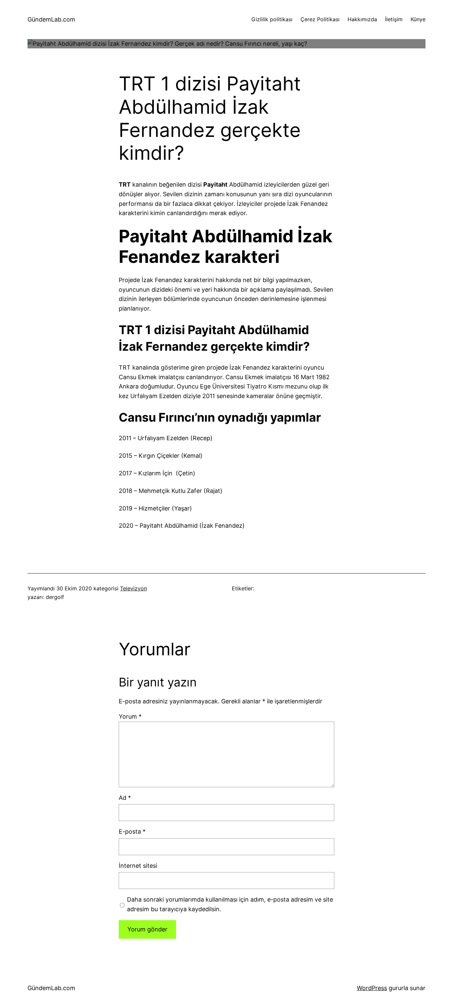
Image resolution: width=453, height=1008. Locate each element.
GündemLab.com (51, 19)
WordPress (372, 987)
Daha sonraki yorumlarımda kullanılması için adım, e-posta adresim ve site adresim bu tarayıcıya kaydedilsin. (230, 904)
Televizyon (133, 588)
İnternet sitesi (138, 865)
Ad (125, 797)
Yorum (130, 716)
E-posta (132, 831)
